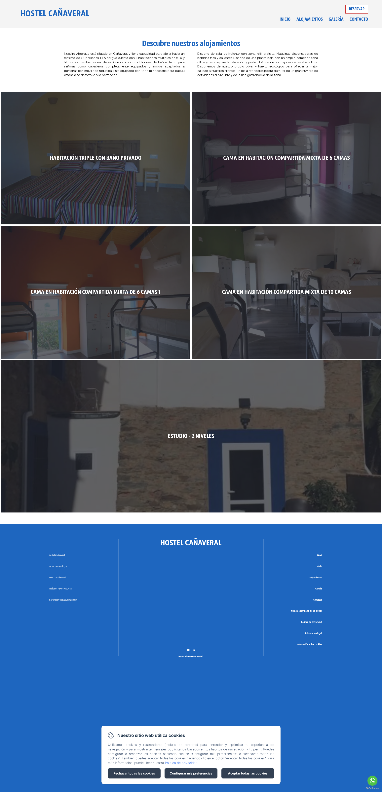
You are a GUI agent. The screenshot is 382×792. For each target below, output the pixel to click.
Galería (336, 19)
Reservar (356, 9)
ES (194, 650)
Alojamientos (309, 19)
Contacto (359, 19)
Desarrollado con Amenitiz (191, 657)
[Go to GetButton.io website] (372, 788)
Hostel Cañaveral (55, 14)
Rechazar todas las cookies (134, 773)
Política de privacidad (311, 622)
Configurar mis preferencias (191, 773)
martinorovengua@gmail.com (63, 600)
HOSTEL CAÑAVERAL (190, 543)
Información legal (313, 633)
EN (188, 650)
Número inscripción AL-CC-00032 (306, 611)
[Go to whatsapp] (372, 781)
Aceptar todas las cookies (248, 773)
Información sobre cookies (309, 644)
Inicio (285, 19)
